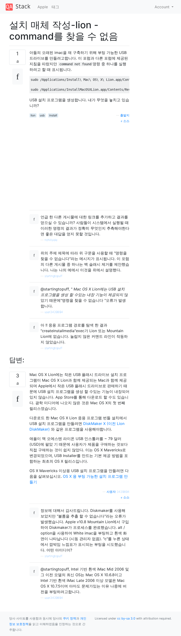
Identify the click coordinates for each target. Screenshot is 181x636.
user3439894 (54, 312)
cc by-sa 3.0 (126, 618)
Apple (42, 6)
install (53, 115)
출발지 (124, 115)
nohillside (51, 240)
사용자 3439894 (118, 491)
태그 (55, 6)
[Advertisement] (79, 164)
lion (33, 115)
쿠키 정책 (69, 618)
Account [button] (163, 6)
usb (42, 115)
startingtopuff (53, 276)
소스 (125, 121)
